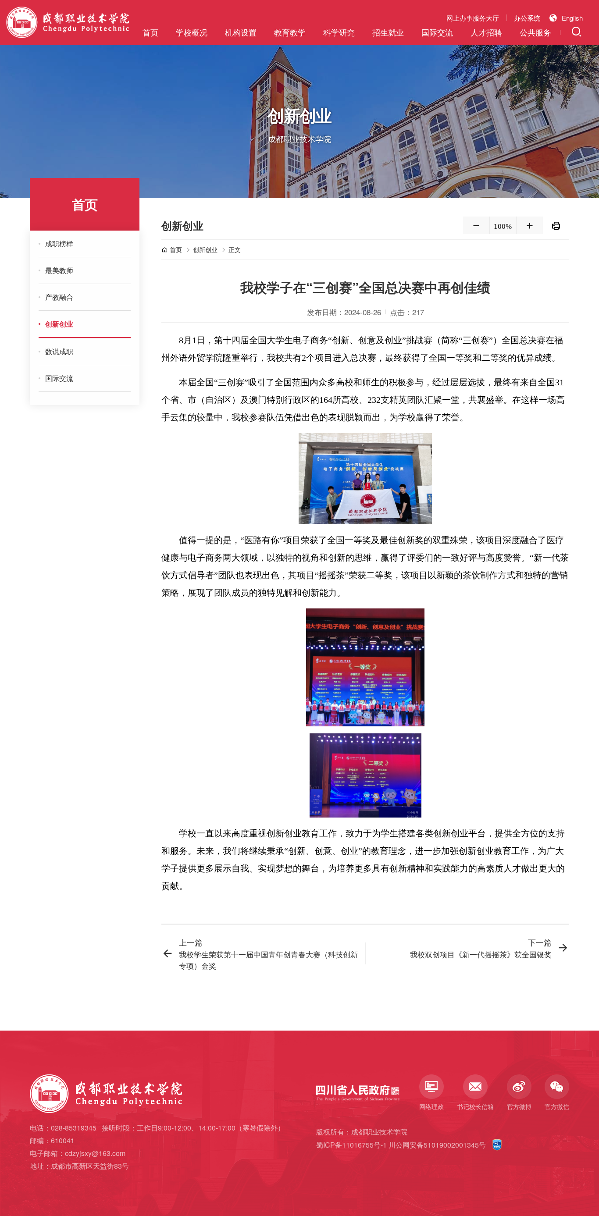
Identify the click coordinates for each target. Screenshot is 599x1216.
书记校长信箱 (475, 1106)
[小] (476, 225)
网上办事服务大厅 (472, 17)
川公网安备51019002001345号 (437, 1145)
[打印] (556, 225)
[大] (530, 225)
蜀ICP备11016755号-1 (351, 1145)
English (572, 17)
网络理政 (431, 1106)
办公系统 (527, 17)
